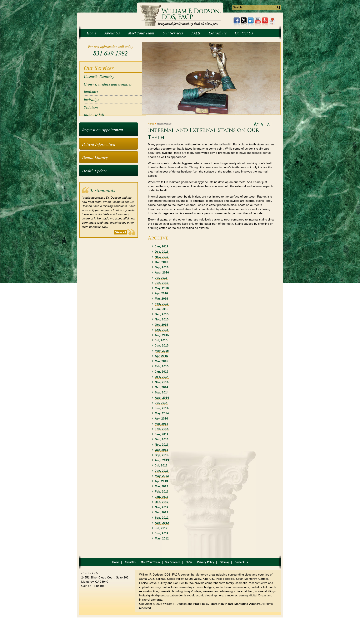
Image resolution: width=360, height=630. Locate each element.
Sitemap (224, 562)
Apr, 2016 (161, 293)
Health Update (94, 170)
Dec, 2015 (162, 314)
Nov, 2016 (162, 256)
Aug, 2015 (162, 335)
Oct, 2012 (161, 512)
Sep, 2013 (162, 455)
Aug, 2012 (162, 522)
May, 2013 (162, 476)
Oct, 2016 (161, 262)
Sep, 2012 (162, 517)
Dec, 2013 (162, 439)
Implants (91, 91)
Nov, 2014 (162, 382)
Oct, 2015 (161, 324)
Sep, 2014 (162, 392)
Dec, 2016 (162, 251)
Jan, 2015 (161, 371)
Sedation (91, 107)
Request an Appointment (102, 129)
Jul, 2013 (161, 465)
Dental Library (95, 157)
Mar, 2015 (161, 361)
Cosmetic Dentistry (99, 76)
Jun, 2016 (162, 283)
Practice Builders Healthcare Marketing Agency (226, 603)
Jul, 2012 (161, 528)
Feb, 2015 (162, 366)
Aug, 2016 (162, 272)
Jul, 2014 (161, 402)
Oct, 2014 (161, 387)
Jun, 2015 (162, 345)
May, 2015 (162, 350)
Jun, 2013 (162, 470)
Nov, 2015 (162, 319)
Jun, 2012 (162, 533)
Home (151, 123)
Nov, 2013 (162, 444)
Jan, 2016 (161, 309)
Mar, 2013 (161, 486)
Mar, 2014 (161, 423)
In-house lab (94, 114)
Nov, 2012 (162, 507)
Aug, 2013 (162, 460)
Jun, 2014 (162, 408)
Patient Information (98, 144)
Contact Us (241, 562)
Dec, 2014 (162, 376)
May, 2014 (162, 413)
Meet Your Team (150, 562)
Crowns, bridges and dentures (108, 84)
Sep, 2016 (162, 267)
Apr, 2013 (161, 481)
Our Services (172, 562)
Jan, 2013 (161, 496)
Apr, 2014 (161, 418)
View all (120, 232)
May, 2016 (162, 288)
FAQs (189, 562)
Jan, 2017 (161, 246)
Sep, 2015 (162, 329)
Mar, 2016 (161, 298)
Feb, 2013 (162, 491)
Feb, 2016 (162, 303)
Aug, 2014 (162, 397)
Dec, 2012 (162, 502)
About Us (130, 562)
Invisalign (92, 99)
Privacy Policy (205, 562)
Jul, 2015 (161, 340)
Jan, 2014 (161, 434)
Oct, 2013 (161, 449)
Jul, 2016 (161, 277)
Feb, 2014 (162, 429)
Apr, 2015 (161, 356)
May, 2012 (162, 538)
